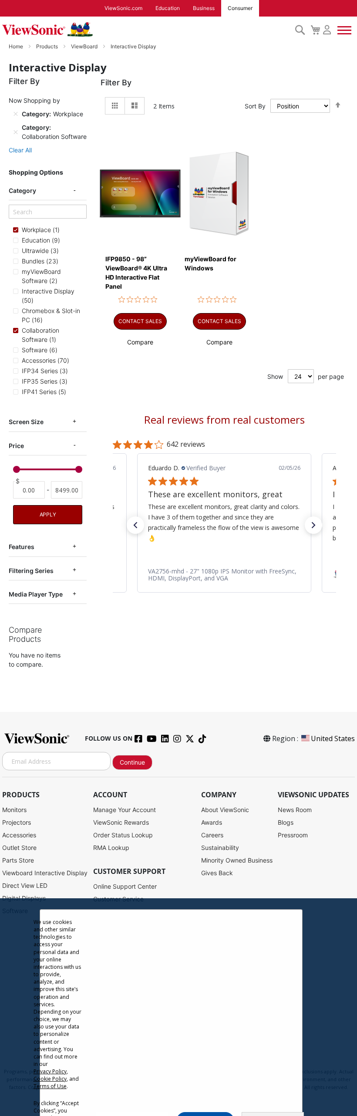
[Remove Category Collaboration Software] (15, 132)
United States (333, 738)
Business (204, 8)
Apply (48, 514)
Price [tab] (16, 445)
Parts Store (18, 860)
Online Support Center (125, 886)
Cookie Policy (50, 1078)
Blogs (285, 822)
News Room (295, 809)
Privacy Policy (50, 1071)
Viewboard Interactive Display (45, 873)
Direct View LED (24, 885)
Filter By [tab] (116, 82)
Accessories (19, 835)
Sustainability (220, 847)
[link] (224, 574)
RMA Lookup (111, 847)
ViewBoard (85, 46)
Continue (132, 762)
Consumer (240, 8)
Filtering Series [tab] (31, 570)
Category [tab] (22, 190)
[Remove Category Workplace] (15, 114)
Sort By (255, 106)
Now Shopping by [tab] (34, 100)
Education (167, 8)
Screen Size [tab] (26, 421)
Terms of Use (50, 1086)
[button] (140, 342)
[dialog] (178, 1007)
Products (47, 46)
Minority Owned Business (237, 860)
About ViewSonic (225, 809)
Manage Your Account (124, 809)
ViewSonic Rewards (121, 822)
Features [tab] (21, 546)
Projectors (16, 822)
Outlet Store (19, 847)
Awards (211, 822)
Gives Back (217, 873)
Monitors (14, 809)
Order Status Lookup (123, 835)
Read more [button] (220, 537)
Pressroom (293, 835)
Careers (212, 835)
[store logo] (146, 29)
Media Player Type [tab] (36, 594)
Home (16, 46)
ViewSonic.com (123, 8)
